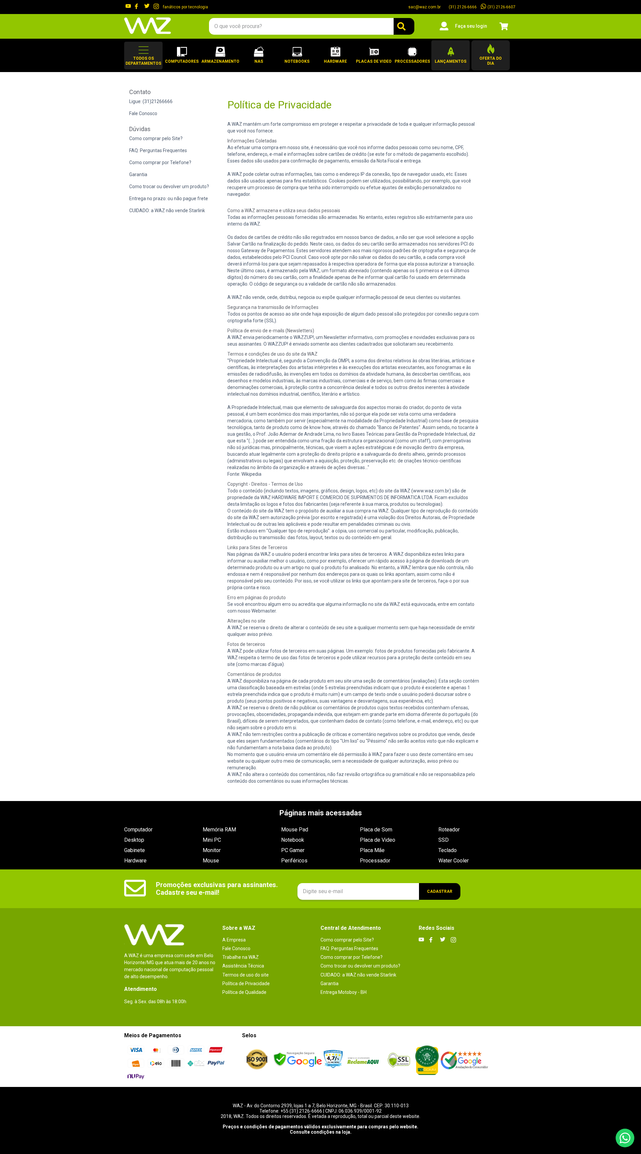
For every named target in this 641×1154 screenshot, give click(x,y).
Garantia (138, 174)
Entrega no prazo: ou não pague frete (168, 198)
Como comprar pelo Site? (156, 138)
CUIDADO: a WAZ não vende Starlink (167, 210)
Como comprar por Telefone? (160, 162)
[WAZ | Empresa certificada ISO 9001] (257, 1060)
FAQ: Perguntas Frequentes (158, 150)
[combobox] (311, 26)
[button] (143, 55)
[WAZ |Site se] (297, 1060)
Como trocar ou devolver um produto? (169, 186)
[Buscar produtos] (404, 26)
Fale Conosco (143, 113)
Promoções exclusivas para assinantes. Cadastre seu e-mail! (217, 888)
